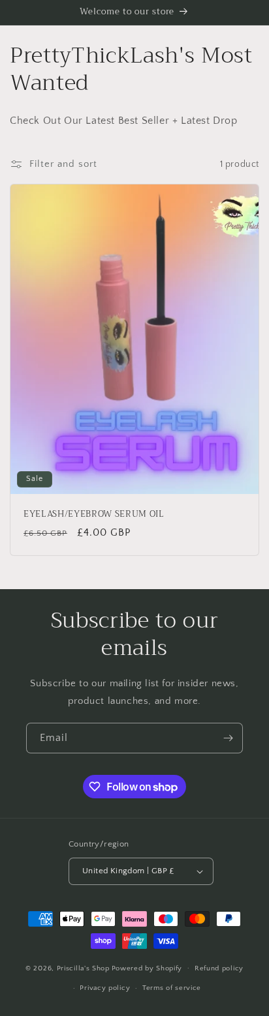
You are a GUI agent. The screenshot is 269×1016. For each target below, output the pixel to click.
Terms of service (171, 988)
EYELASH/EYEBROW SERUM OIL (94, 514)
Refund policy (219, 968)
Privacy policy (105, 988)
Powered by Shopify (147, 968)
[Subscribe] (228, 738)
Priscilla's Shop (83, 968)
